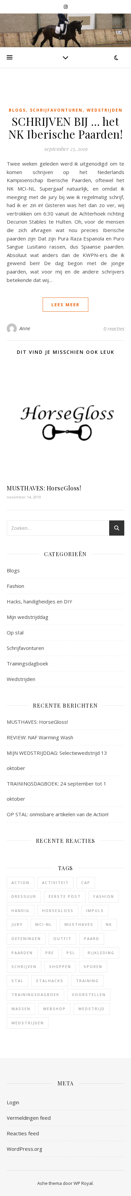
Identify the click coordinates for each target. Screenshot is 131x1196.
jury (17, 924)
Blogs (17, 110)
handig (20, 910)
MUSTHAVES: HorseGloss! (44, 488)
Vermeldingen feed (29, 1117)
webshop (54, 1008)
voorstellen (89, 994)
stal (17, 980)
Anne (25, 328)
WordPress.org (24, 1148)
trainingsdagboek (35, 994)
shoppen (60, 966)
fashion (103, 896)
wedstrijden (27, 1022)
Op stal (15, 632)
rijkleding (101, 952)
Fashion (15, 585)
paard (91, 938)
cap (85, 882)
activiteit (55, 882)
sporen (93, 966)
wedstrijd (91, 1008)
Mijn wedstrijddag (27, 617)
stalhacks (49, 980)
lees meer (65, 305)
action (20, 882)
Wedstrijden (105, 110)
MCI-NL (43, 924)
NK (109, 924)
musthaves (78, 924)
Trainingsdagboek (27, 663)
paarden (22, 952)
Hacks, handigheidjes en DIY (39, 601)
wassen (21, 1008)
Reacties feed (23, 1133)
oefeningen (26, 938)
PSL (71, 952)
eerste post (65, 896)
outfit (62, 938)
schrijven (24, 966)
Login (13, 1102)
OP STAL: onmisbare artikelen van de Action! (57, 814)
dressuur (23, 896)
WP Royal (83, 1183)
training (87, 980)
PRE (49, 952)
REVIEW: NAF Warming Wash (40, 737)
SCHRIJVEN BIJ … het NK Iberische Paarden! (65, 127)
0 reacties (113, 328)
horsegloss (58, 910)
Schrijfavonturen (56, 110)
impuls (95, 910)
